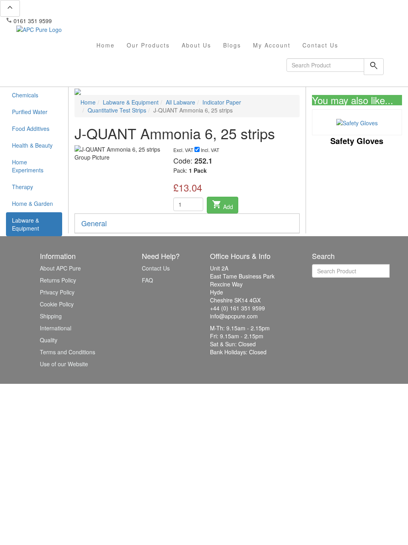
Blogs (232, 45)
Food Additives (30, 128)
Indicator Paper (221, 102)
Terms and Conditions (67, 352)
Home (105, 45)
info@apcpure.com (81, 21)
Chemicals (25, 95)
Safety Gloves (356, 140)
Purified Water (29, 112)
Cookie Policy (57, 304)
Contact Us (320, 45)
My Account (271, 45)
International (55, 328)
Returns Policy (58, 280)
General (94, 223)
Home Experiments (27, 166)
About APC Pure (60, 268)
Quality (48, 340)
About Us (196, 45)
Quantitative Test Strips (117, 110)
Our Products (148, 45)
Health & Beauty (32, 145)
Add (222, 205)
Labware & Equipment (25, 224)
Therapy (22, 187)
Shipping (51, 316)
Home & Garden (32, 203)
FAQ (147, 280)
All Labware (180, 102)
